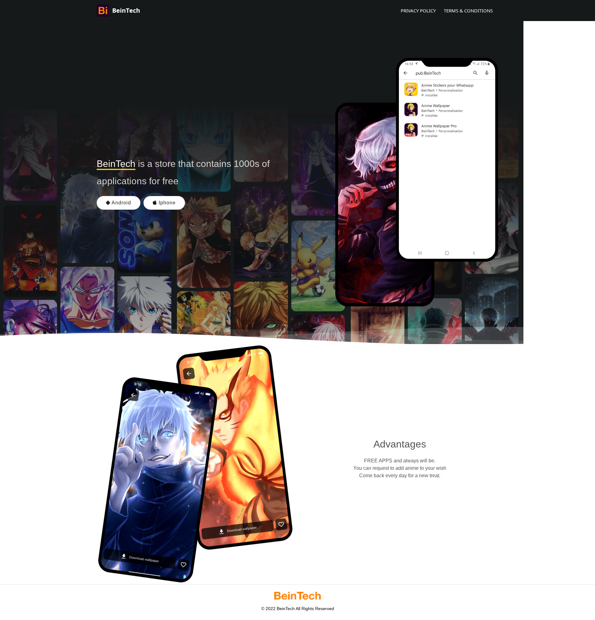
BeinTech (126, 10)
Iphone (166, 202)
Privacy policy (418, 10)
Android (120, 202)
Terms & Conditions (468, 10)
